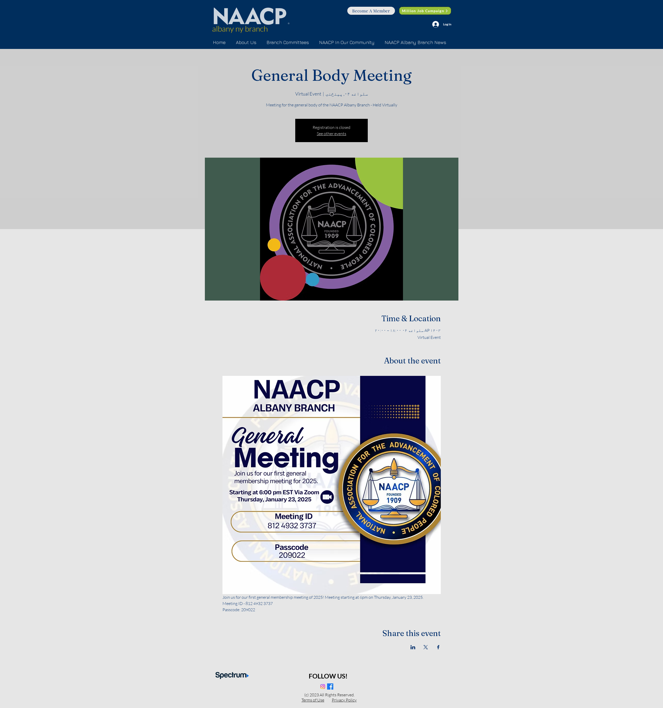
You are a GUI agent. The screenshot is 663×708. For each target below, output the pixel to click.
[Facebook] (330, 686)
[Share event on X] (425, 647)
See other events (331, 133)
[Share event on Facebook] (438, 647)
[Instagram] (323, 686)
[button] (287, 42)
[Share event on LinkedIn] (412, 647)
